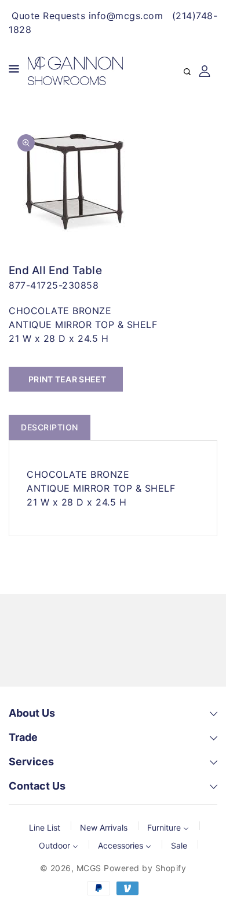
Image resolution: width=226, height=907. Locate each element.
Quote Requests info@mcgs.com (87, 15)
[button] (14, 71)
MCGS (88, 868)
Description (49, 427)
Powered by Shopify (145, 868)
